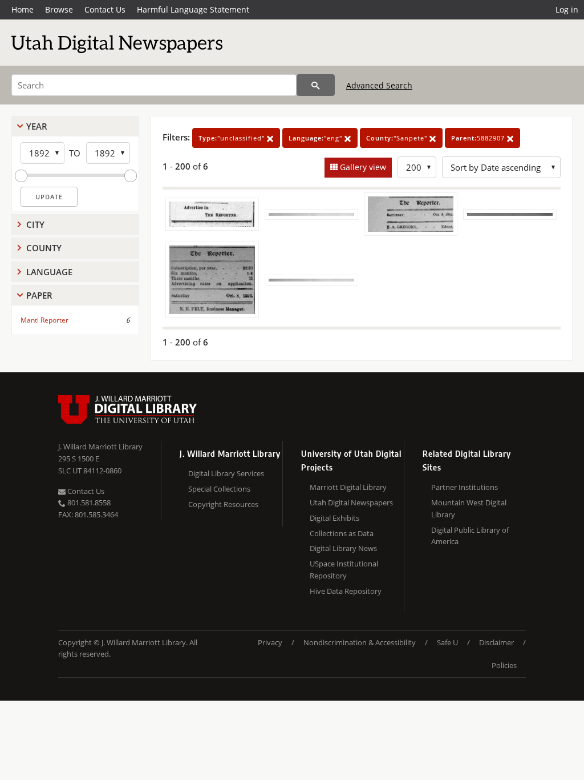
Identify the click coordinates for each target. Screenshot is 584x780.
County (44, 248)
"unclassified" (232, 138)
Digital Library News (343, 548)
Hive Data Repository (346, 591)
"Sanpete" (397, 138)
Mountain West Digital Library (468, 508)
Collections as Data (342, 533)
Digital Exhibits (334, 518)
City (35, 224)
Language (49, 272)
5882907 (479, 138)
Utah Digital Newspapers (351, 502)
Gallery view (362, 167)
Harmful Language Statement (193, 9)
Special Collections (219, 489)
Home (22, 9)
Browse (59, 9)
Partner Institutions (464, 487)
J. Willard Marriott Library (100, 446)
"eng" (316, 138)
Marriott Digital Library (348, 487)
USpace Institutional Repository (344, 569)
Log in (566, 9)
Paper (39, 295)
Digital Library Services (226, 473)
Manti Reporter (44, 320)
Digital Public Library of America (470, 536)
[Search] (316, 85)
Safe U (447, 642)
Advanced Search (379, 85)
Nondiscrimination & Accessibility (359, 642)
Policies (504, 665)
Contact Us (104, 9)
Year (36, 126)
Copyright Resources (223, 504)
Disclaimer (496, 642)
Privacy (270, 642)
